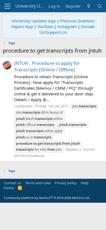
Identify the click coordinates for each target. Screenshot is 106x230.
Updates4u (23, 106)
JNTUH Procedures (29, 155)
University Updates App (33, 20)
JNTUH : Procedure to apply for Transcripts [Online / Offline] (47, 66)
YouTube (45, 26)
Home (9, 187)
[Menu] (7, 6)
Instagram (67, 26)
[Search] (99, 6)
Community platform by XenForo (47, 198)
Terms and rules (38, 182)
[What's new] (88, 6)
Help (84, 182)
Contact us (12, 182)
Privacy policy (66, 182)
